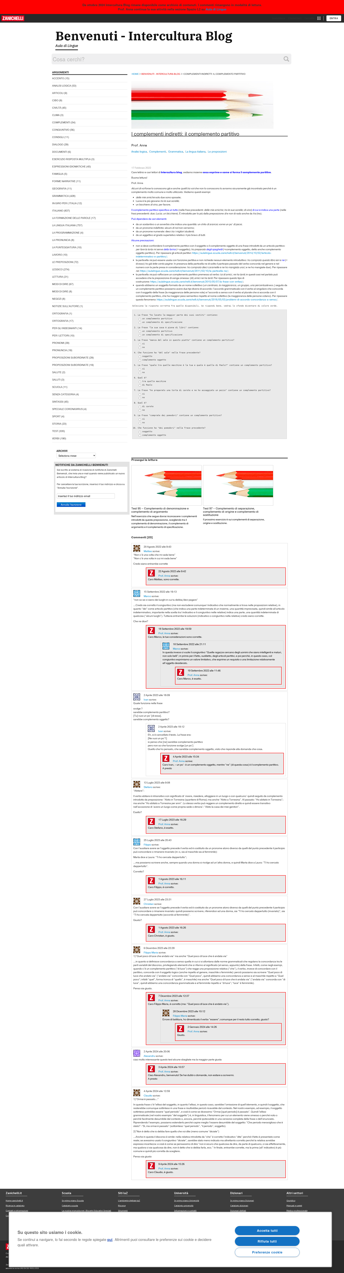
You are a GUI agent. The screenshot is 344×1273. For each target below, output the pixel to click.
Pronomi (58, 343)
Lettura (57, 277)
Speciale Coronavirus (67, 409)
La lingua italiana (64, 225)
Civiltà (56, 108)
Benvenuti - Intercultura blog (160, 73)
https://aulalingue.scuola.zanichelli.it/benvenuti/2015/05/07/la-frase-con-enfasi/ (196, 281)
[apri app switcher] (319, 18)
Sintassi (57, 401)
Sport (56, 416)
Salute (56, 372)
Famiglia (57, 174)
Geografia (59, 188)
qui (110, 1239)
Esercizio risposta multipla (71, 159)
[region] (170, 1239)
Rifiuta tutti (267, 1241)
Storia (56, 424)
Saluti (56, 379)
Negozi (56, 299)
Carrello (309, 18)
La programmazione (66, 232)
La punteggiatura (64, 247)
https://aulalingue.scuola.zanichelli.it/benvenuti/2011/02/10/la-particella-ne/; (184, 271)
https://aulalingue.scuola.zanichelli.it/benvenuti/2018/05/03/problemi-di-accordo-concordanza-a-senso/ (217, 299)
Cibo (55, 100)
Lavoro (57, 254)
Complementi (61, 122)
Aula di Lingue (216, 9)
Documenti (59, 152)
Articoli (57, 93)
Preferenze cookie (267, 1252)
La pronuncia (61, 240)
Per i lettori (60, 335)
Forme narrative (63, 181)
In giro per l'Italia (64, 203)
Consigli (58, 137)
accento (58, 78)
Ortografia (60, 313)
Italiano (57, 210)
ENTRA (334, 18)
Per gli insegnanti (64, 328)
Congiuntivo (60, 130)
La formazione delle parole (71, 218)
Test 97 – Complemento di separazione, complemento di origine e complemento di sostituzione (231, 512)
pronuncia (59, 350)
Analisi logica (61, 85)
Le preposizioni (62, 262)
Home (135, 73)
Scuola (57, 387)
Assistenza (278, 18)
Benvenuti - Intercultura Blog (143, 36)
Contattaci (295, 18)
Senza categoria (63, 394)
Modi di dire (60, 284)
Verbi (55, 438)
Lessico (57, 269)
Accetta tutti (267, 1230)
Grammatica (60, 196)
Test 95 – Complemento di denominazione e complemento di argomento (160, 510)
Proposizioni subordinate (70, 357)
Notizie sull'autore (65, 306)
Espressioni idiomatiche (69, 166)
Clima (56, 115)
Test (55, 431)
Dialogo (57, 144)
